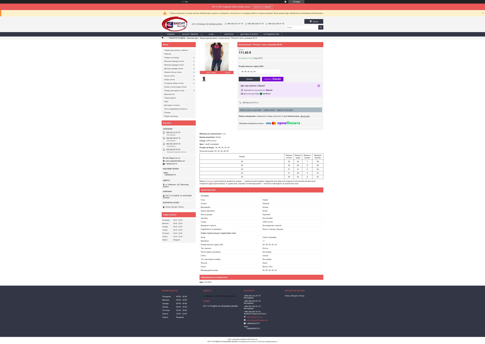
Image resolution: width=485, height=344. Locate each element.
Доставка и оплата (249, 34)
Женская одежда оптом (174, 61)
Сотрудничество (271, 34)
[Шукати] (320, 27)
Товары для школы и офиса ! (176, 50)
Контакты (229, 34)
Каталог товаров (190, 34)
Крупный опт (169, 94)
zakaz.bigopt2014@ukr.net (175, 161)
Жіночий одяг (192, 38)
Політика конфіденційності (268, 341)
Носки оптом (169, 76)
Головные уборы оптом (174, 83)
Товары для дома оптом (174, 90)
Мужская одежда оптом (174, 65)
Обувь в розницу (171, 116)
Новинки (167, 54)
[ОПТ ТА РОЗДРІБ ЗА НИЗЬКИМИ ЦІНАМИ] (175, 31)
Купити (249, 79)
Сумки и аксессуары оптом (175, 87)
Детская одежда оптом (173, 68)
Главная (170, 34)
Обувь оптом (169, 79)
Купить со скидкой (262, 7)
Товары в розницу (171, 57)
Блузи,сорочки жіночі (208, 38)
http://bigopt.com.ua (172, 158)
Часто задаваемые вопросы (175, 109)
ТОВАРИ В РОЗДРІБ (177, 38)
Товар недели (170, 98)
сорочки (209, 181)
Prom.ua (255, 339)
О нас (211, 34)
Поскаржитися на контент (248, 341)
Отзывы (167, 112)
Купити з (268, 79)
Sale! (166, 101)
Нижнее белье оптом (173, 72)
